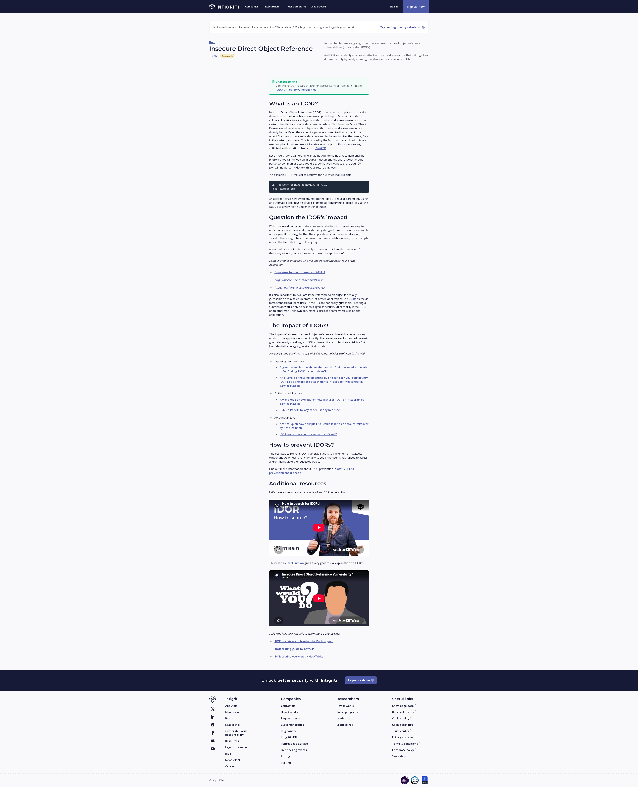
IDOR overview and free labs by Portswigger (303, 641)
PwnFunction (295, 563)
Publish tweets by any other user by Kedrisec (310, 410)
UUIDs (352, 299)
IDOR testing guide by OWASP (294, 649)
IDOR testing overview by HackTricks (298, 656)
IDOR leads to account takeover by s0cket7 (308, 434)
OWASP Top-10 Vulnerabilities (296, 89)
